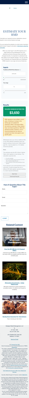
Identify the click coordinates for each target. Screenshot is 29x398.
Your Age (5, 83)
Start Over (14, 174)
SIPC (26, 374)
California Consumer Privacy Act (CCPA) (18, 365)
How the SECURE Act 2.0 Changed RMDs (14, 249)
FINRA (23, 374)
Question (3, 205)
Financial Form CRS (15, 344)
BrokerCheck (14, 347)
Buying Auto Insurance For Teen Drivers (14, 316)
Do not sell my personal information (15, 368)
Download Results (14, 176)
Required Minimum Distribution (14, 109)
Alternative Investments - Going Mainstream (14, 283)
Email (3, 197)
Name (3, 189)
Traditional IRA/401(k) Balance (11, 70)
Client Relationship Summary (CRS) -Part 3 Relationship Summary (14, 371)
